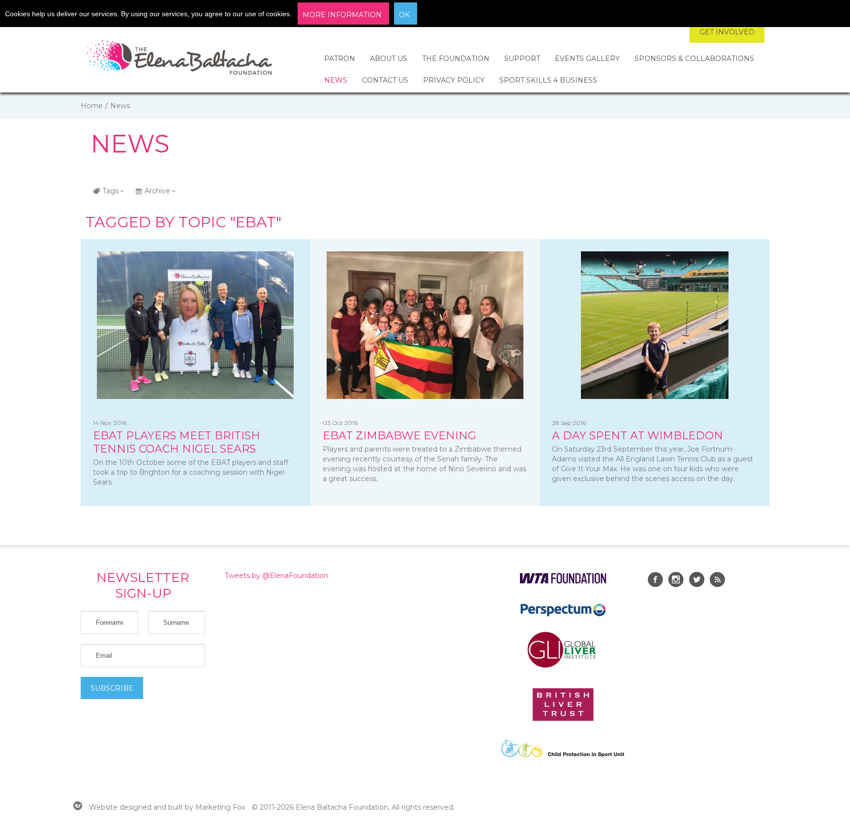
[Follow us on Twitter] (696, 581)
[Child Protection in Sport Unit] (562, 754)
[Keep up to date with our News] (717, 581)
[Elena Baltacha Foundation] (179, 59)
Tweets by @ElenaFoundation (276, 575)
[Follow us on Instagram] (676, 581)
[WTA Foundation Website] (563, 581)
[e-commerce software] (77, 807)
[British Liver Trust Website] (563, 718)
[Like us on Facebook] (655, 581)
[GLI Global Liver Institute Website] (563, 667)
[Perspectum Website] (563, 615)
